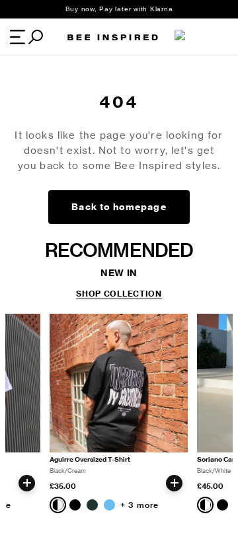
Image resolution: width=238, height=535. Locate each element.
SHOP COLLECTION (119, 294)
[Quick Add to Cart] (27, 483)
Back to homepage (118, 207)
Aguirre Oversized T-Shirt (90, 459)
